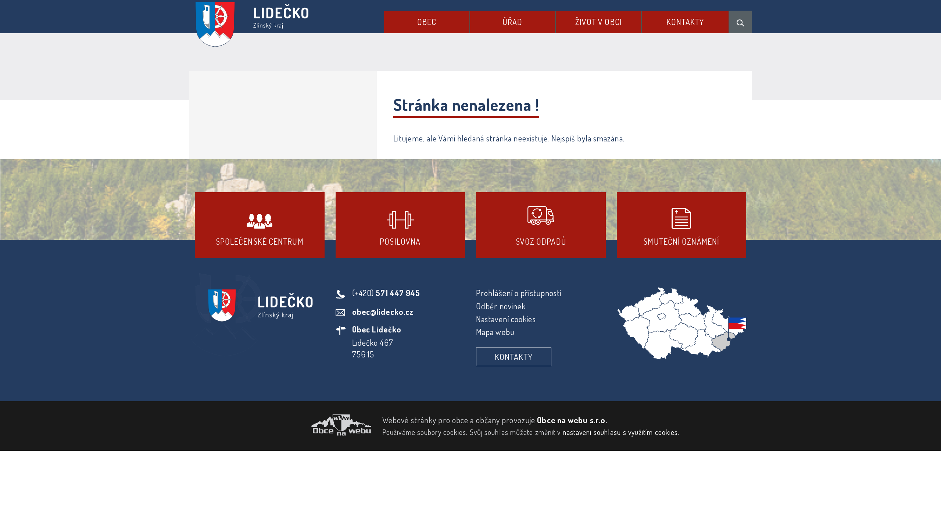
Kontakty (685, 22)
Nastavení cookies (506, 319)
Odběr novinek (501, 306)
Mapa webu (495, 332)
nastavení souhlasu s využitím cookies (620, 432)
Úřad (512, 22)
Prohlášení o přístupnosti (519, 293)
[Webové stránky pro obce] (283, 425)
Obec (426, 22)
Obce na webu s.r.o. (572, 420)
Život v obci (598, 22)
